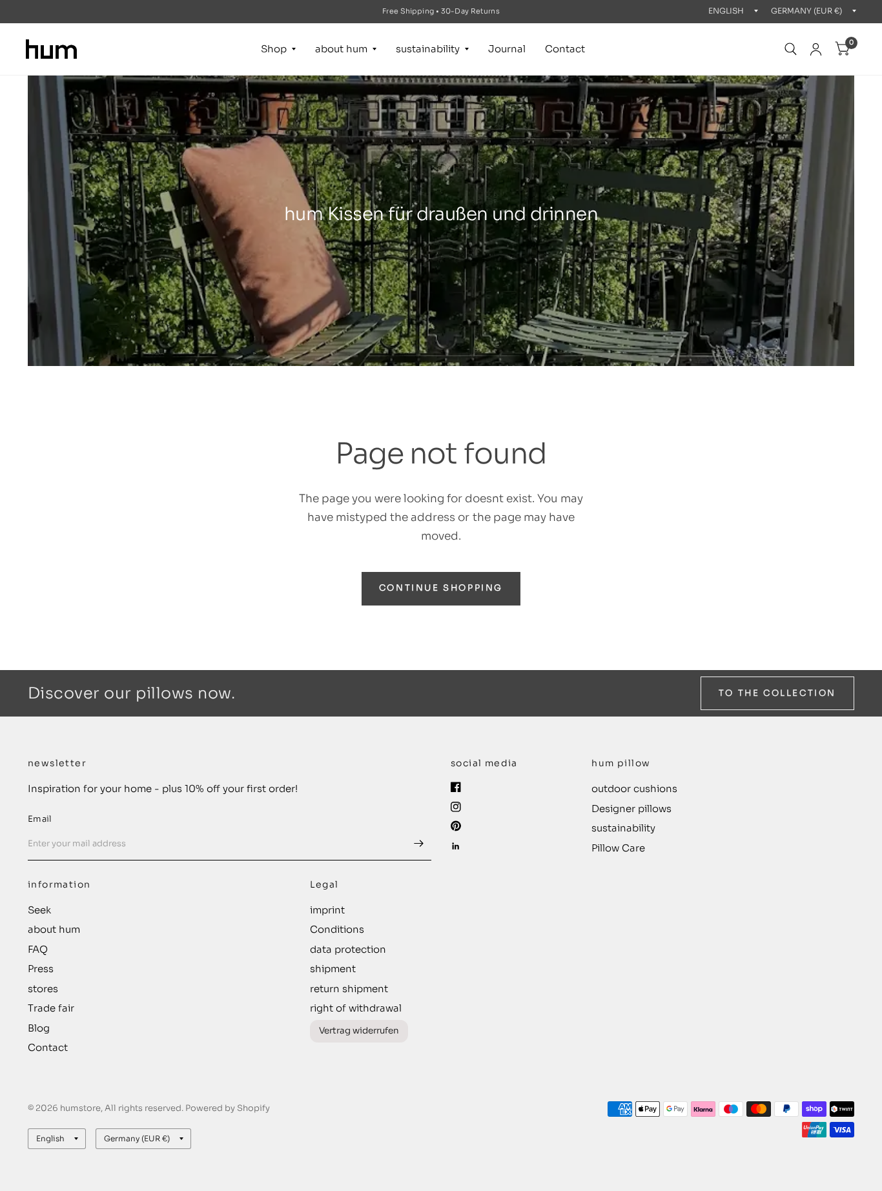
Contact (565, 49)
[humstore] (51, 49)
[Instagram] (456, 807)
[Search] (790, 49)
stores (43, 988)
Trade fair (51, 1008)
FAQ (38, 949)
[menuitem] (278, 49)
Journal (507, 49)
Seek (39, 910)
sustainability (428, 49)
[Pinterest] (456, 825)
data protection (348, 949)
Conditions (337, 929)
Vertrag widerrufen (359, 1030)
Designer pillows (631, 808)
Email (40, 818)
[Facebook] (456, 787)
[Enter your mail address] (418, 843)
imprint (327, 910)
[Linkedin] (456, 846)
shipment (333, 968)
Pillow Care (618, 848)
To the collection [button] (777, 692)
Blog (39, 1028)
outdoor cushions (634, 788)
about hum (341, 49)
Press (41, 968)
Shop (274, 49)
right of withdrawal (356, 1008)
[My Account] (815, 49)
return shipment (349, 988)
